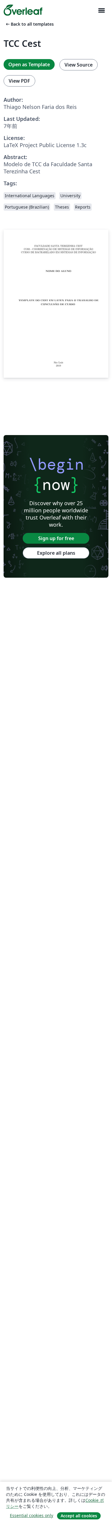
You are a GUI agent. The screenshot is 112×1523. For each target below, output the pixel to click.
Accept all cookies (79, 1516)
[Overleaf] (23, 10)
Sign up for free (56, 538)
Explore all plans (56, 553)
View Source (79, 64)
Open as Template (29, 64)
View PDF (19, 81)
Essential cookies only (31, 1515)
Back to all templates (29, 24)
